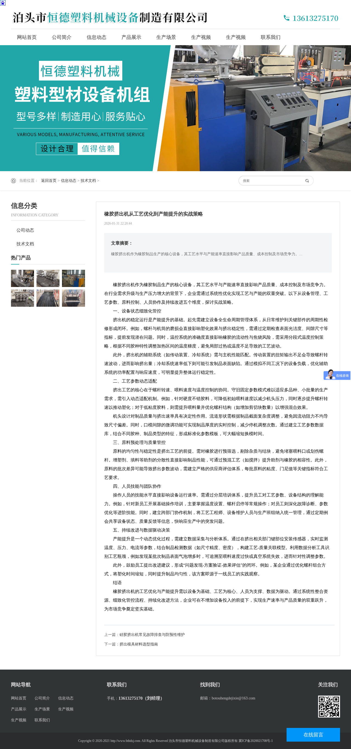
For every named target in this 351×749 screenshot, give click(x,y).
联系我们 (271, 37)
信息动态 (96, 37)
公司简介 (62, 37)
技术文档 (88, 181)
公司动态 (25, 230)
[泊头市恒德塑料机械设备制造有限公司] (112, 17)
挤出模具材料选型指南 (139, 644)
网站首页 (27, 37)
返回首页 (48, 181)
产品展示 (131, 37)
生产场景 (166, 37)
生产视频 (201, 37)
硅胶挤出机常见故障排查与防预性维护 (152, 635)
